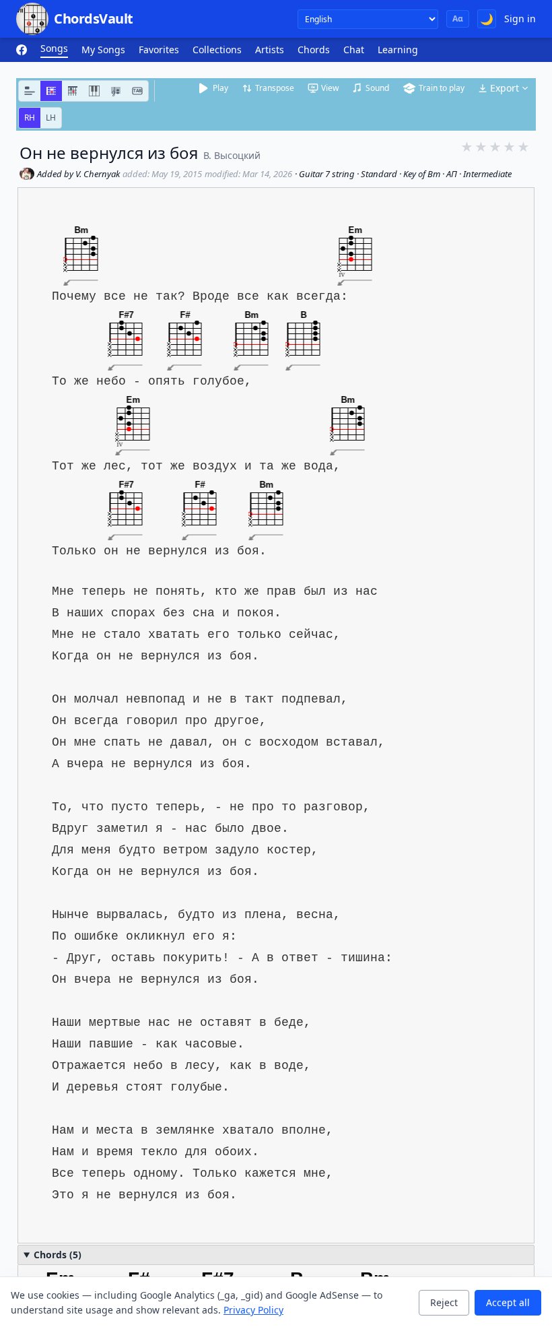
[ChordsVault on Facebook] (21, 49)
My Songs (103, 49)
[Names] (29, 91)
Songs (54, 48)
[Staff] (116, 91)
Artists (269, 49)
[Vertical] (72, 91)
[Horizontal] (51, 91)
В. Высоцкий (232, 155)
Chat (353, 49)
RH (29, 117)
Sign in (520, 18)
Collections (217, 49)
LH (51, 117)
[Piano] (94, 91)
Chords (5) (57, 1254)
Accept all (508, 1302)
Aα (457, 18)
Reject (444, 1302)
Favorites (159, 49)
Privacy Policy (253, 1309)
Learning (398, 49)
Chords (314, 49)
